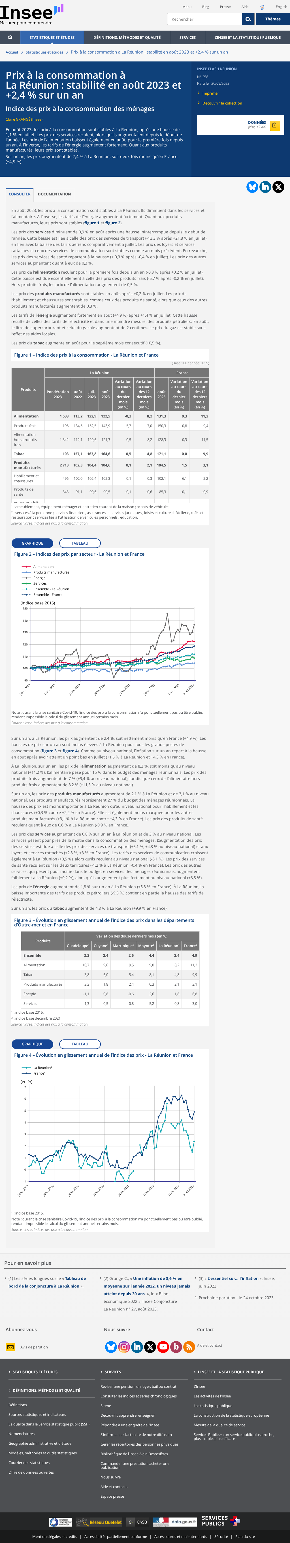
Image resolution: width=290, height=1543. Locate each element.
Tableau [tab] (80, 543)
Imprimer (210, 93)
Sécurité (221, 1536)
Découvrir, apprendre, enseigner (128, 1415)
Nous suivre (111, 1477)
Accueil (12, 52)
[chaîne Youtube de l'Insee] (163, 1347)
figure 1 (91, 222)
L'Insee (199, 1386)
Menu (186, 6)
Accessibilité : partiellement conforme (115, 1536)
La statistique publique (213, 1405)
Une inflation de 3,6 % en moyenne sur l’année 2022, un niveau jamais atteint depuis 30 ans (147, 1286)
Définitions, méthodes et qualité (127, 37)
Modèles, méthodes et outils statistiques (42, 1452)
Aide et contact (209, 1345)
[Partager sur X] (278, 187)
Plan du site (245, 1536)
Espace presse (112, 1496)
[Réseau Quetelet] (99, 1526)
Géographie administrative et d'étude (39, 1443)
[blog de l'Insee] (176, 1347)
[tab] (20, 195)
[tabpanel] (110, 437)
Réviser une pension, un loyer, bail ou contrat (138, 1386)
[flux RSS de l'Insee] (189, 1347)
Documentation (54, 194)
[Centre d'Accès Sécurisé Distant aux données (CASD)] (138, 1526)
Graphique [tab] (32, 543)
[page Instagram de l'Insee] (123, 1347)
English (281, 6)
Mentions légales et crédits (54, 1536)
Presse (225, 6)
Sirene (106, 1405)
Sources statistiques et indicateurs (37, 1414)
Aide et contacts (114, 1486)
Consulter (20, 194)
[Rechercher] (248, 19)
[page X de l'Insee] (150, 1347)
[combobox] (228, 19)
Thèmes (273, 19)
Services (188, 37)
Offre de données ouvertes (31, 1472)
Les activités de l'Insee (212, 1396)
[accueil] (10, 37)
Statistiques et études (52, 37)
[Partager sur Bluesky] (251, 187)
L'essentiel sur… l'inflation (233, 1278)
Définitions (17, 1404)
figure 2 (112, 222)
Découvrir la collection (222, 103)
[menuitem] (10, 37)
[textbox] (204, 19)
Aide (245, 6)
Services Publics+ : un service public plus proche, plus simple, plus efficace (234, 1436)
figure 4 (70, 750)
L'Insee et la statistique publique (248, 37)
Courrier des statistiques (29, 1462)
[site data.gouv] (175, 1526)
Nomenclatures (21, 1433)
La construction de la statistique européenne (231, 1415)
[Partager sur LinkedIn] (265, 187)
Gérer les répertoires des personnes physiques (139, 1444)
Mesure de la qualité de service (219, 1424)
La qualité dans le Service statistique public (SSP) (48, 1424)
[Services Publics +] (221, 1526)
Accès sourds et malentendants (180, 1536)
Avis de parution (34, 1347)
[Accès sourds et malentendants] (262, 9)
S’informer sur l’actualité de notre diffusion (136, 1434)
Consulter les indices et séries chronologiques (139, 1396)
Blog (205, 6)
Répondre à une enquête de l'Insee (130, 1424)
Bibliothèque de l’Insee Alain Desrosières (134, 1453)
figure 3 (49, 750)
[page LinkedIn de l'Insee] (137, 1347)
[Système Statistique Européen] (61, 1526)
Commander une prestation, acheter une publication (135, 1465)
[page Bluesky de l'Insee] (110, 1347)
